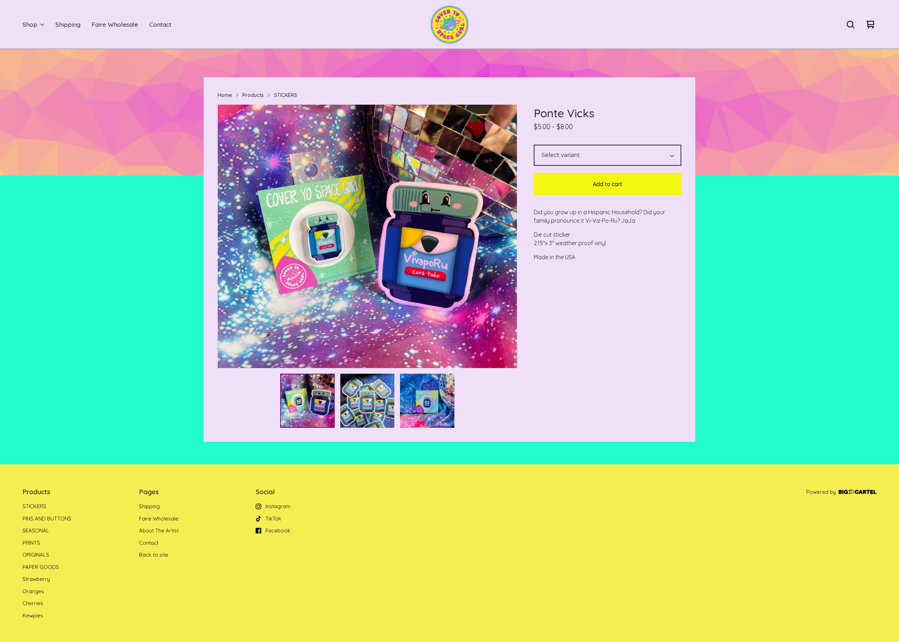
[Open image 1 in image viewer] (367, 236)
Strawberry (36, 579)
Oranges (33, 591)
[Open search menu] (850, 24)
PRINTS (31, 542)
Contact (160, 24)
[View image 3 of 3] (427, 401)
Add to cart (607, 184)
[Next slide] (507, 236)
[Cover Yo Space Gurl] (449, 25)
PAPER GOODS (40, 567)
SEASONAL (35, 530)
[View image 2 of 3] (367, 401)
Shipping (67, 24)
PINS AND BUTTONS (46, 518)
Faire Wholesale (115, 24)
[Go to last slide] (227, 236)
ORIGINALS (35, 554)
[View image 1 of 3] (307, 401)
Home (225, 95)
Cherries (32, 603)
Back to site (153, 554)
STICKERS (285, 95)
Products (253, 95)
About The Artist (159, 530)
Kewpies (32, 615)
